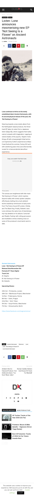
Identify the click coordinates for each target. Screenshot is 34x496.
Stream (10, 17)
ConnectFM (4, 420)
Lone (27, 344)
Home (3, 14)
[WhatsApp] (23, 46)
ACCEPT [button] (20, 493)
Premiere (4, 429)
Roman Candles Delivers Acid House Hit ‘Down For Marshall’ (24, 371)
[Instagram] (11, 398)
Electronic (9, 14)
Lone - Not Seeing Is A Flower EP (11, 346)
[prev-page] (3, 443)
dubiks (5, 41)
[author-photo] (17, 391)
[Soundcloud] (23, 398)
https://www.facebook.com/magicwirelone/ (16, 311)
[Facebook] (10, 46)
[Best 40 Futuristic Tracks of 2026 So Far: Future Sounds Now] (6, 436)
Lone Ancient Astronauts (9, 349)
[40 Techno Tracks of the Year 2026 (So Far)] (6, 417)
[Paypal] (19, 398)
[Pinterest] (18, 46)
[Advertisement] (17, 473)
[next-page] (6, 443)
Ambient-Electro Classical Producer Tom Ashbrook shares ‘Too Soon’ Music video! (9, 372)
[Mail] (15, 398)
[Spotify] (27, 398)
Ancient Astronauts (8, 263)
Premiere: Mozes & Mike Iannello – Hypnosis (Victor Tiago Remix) (22, 427)
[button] (3, 9)
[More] (27, 46)
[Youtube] (19, 401)
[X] (14, 46)
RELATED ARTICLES (9, 410)
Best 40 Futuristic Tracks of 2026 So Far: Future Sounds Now (21, 436)
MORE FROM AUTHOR (23, 410)
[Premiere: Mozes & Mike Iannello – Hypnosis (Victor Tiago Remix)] (6, 427)
